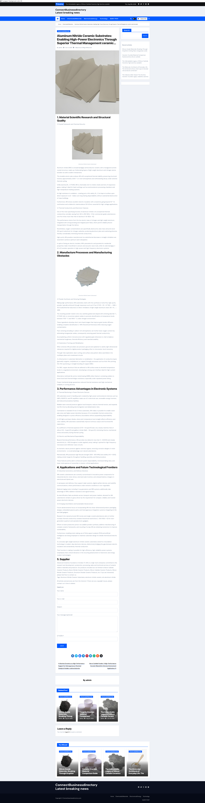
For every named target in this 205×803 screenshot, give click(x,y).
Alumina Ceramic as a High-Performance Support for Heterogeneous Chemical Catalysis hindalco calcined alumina (71, 666)
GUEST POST (114, 19)
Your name (60, 591)
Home (63, 19)
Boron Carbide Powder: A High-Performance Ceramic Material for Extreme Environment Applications (102, 666)
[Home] (57, 19)
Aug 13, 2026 (68, 718)
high (84, 47)
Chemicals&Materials (74, 19)
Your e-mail (60, 599)
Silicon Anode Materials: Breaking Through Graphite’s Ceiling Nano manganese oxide (135, 50)
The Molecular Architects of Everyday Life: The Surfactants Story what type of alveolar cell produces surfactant (135, 68)
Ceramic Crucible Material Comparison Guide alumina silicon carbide (87, 716)
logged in (67, 732)
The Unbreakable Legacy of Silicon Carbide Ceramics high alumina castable (108, 716)
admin (89, 680)
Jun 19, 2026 (110, 718)
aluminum (79, 47)
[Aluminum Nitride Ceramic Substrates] (87, 145)
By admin (59, 47)
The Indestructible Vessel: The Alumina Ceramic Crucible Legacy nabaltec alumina (135, 75)
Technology (104, 19)
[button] (149, 19)
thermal (89, 47)
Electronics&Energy (90, 19)
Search (127, 30)
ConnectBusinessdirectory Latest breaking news (70, 11)
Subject (59, 607)
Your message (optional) (64, 615)
